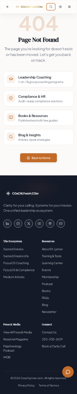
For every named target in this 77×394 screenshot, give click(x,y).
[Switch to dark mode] (60, 7)
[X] (29, 223)
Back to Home (41, 158)
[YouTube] (39, 223)
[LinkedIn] (7, 223)
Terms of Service (49, 385)
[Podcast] (50, 223)
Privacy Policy (26, 385)
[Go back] (7, 7)
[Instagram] (18, 223)
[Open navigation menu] (69, 7)
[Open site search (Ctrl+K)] (50, 6)
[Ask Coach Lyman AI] (68, 372)
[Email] (61, 223)
